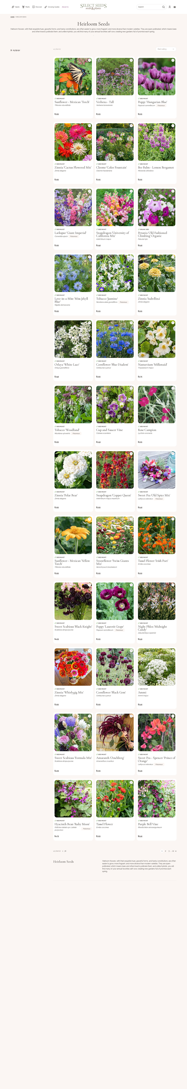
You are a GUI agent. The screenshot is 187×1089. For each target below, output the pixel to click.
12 (173, 851)
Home (12, 17)
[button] (15, 7)
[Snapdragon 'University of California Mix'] (115, 207)
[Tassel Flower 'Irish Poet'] (157, 535)
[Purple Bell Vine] (157, 799)
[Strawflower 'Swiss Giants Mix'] (115, 535)
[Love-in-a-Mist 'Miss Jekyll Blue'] (73, 273)
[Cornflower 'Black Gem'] (115, 667)
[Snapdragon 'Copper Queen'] (115, 470)
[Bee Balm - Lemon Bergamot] (157, 142)
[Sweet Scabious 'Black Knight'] (73, 601)
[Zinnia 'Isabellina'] (157, 273)
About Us (65, 7)
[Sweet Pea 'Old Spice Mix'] (157, 470)
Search (141, 7)
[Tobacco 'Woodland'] (73, 405)
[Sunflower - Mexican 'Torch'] (73, 77)
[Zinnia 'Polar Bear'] (73, 470)
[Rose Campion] (157, 405)
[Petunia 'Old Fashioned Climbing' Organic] (157, 207)
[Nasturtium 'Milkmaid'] (157, 339)
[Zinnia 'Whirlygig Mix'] (73, 667)
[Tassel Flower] (115, 799)
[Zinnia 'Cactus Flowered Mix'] (73, 142)
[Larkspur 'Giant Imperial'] (73, 207)
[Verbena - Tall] (115, 77)
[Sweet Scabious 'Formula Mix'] (73, 732)
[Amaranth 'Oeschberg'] (115, 732)
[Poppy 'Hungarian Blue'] (157, 77)
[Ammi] (157, 667)
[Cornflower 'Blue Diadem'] (115, 339)
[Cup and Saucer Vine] (115, 405)
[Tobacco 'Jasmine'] (115, 273)
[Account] (169, 7)
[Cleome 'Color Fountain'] (115, 142)
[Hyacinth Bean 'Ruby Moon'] (73, 799)
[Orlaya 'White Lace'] (73, 339)
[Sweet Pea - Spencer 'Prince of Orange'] (157, 732)
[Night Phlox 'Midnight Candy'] (157, 601)
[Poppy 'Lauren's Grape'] (115, 601)
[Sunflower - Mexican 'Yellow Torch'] (73, 535)
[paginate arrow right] (176, 851)
